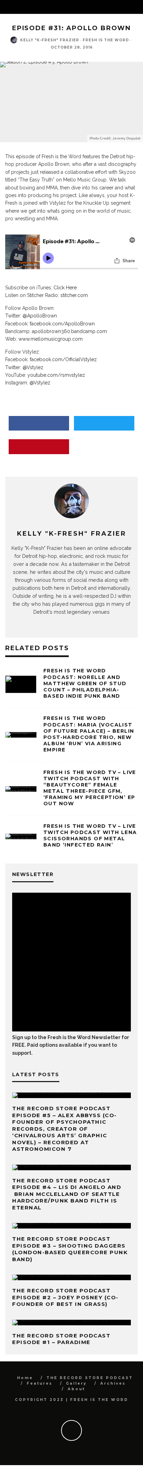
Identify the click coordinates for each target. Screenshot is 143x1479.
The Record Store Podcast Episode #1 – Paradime (61, 1339)
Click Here (65, 287)
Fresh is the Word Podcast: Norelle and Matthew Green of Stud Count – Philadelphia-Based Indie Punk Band (84, 683)
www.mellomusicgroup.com (50, 339)
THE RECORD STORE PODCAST (90, 1378)
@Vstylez (33, 367)
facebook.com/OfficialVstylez (63, 359)
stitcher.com (74, 295)
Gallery (76, 1383)
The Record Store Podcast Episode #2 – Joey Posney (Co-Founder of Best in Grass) (65, 1297)
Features (39, 1383)
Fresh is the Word (106, 40)
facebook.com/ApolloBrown (62, 323)
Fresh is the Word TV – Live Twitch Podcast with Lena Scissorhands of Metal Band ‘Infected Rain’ (90, 835)
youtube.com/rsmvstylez (56, 375)
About (76, 1389)
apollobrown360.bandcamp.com (69, 331)
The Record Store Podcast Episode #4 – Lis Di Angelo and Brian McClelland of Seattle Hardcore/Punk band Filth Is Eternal (66, 1194)
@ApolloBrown (40, 315)
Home (25, 1378)
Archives (113, 1383)
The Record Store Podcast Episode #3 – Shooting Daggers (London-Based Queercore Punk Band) (70, 1249)
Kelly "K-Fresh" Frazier (49, 40)
